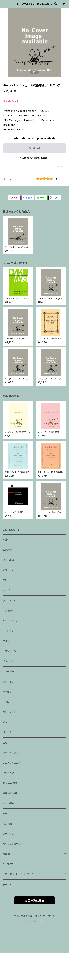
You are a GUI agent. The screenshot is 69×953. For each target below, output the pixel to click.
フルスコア (8, 773)
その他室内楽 (10, 803)
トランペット (9, 630)
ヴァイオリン (9, 681)
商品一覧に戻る (34, 900)
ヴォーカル (8, 732)
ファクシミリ (9, 833)
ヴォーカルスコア (12, 752)
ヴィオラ (7, 691)
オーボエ (7, 590)
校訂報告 (8, 823)
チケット (7, 884)
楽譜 (5, 539)
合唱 (5, 742)
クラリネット (9, 600)
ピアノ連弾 (8, 559)
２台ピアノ (8, 570)
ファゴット (8, 610)
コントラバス (9, 712)
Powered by (31, 921)
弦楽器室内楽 (10, 783)
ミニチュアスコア (12, 762)
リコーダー (8, 671)
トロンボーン (9, 651)
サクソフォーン (10, 620)
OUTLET (8, 864)
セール (6, 813)
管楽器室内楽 (10, 793)
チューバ (7, 661)
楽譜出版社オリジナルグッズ (18, 874)
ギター (6, 722)
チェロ (6, 701)
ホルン (6, 641)
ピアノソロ (8, 549)
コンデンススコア (12, 844)
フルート (7, 580)
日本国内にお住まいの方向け (34, 158)
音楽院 (6, 854)
